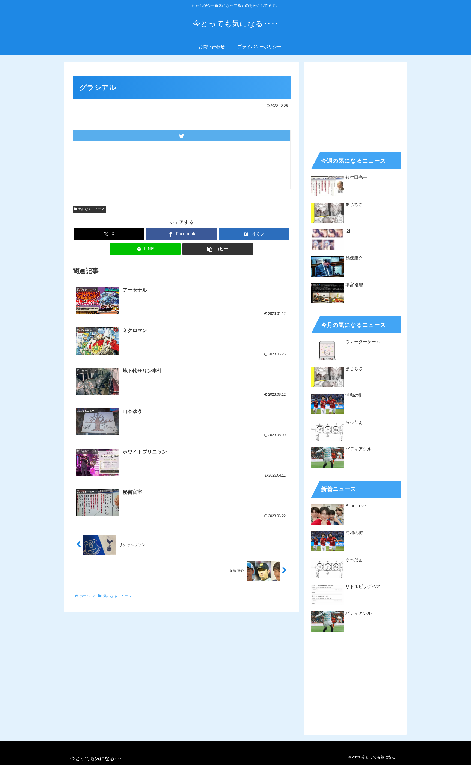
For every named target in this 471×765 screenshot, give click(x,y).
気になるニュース (91, 209)
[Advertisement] (355, 105)
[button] (217, 249)
